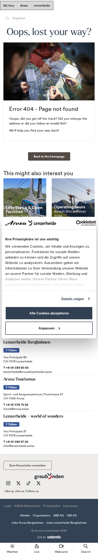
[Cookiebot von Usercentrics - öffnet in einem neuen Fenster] (76, 223)
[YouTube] (38, 484)
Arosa (24, 5)
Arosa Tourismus (19, 380)
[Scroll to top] (90, 534)
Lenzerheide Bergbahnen (26, 343)
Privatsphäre (51, 506)
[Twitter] (18, 484)
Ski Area (8, 5)
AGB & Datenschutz (27, 506)
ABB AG (58, 515)
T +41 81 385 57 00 (15, 442)
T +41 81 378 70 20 (15, 405)
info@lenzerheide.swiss (18, 446)
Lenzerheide (42, 5)
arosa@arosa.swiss (16, 409)
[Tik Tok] (28, 484)
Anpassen (46, 328)
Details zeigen (72, 299)
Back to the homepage (49, 156)
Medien (25, 515)
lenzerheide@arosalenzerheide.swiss (27, 372)
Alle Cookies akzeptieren (49, 313)
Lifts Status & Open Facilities (24, 209)
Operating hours (69, 206)
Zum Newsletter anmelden (27, 465)
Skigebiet (18, 18)
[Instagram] (8, 484)
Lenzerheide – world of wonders (33, 417)
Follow (12, 350)
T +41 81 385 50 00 (15, 368)
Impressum (70, 506)
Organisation (41, 515)
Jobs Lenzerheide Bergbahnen (66, 523)
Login (7, 506)
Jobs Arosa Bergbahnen (27, 523)
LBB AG (72, 515)
